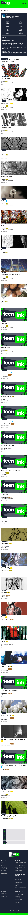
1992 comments (5, 773)
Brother (3, 152)
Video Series (17, 900)
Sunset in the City (6, 421)
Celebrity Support (4, 867)
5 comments (4, 231)
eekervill (4, 472)
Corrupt (3, 641)
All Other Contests (4, 896)
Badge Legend (17, 902)
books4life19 (5, 497)
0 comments (4, 280)
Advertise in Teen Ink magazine (20, 862)
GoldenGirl (4, 448)
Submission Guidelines (19, 880)
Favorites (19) (5, 61)
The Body (4, 592)
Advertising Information (19, 864)
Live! (2, 299)
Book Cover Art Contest (5, 894)
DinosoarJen (5, 818)
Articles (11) (12, 59)
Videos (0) (12, 61)
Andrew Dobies (5, 570)
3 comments (4, 476)
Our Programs (3, 865)
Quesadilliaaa (5, 521)
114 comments (5, 598)
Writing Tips (17, 884)
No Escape (4, 323)
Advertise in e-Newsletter (19, 870)
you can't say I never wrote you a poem (13, 739)
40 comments (5, 451)
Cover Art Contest (4, 893)
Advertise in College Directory (20, 865)
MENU (23, 3)
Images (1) (18, 59)
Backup (3, 201)
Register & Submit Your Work (20, 877)
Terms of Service (4, 873)
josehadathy (5, 374)
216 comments (5, 574)
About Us (2, 862)
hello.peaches (5, 644)
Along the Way (5, 568)
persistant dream (6, 396)
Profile (7, 9)
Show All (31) (5, 59)
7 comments (4, 84)
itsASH (3, 399)
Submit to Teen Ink (10, 834)
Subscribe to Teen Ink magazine (20, 887)
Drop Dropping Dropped (8, 816)
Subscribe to (12, 830)
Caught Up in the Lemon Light (10, 470)
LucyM (3, 769)
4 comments (4, 207)
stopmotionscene (6, 743)
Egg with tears (5, 78)
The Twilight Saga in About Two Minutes (13, 765)
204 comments (5, 672)
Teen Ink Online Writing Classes (20, 897)
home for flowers (6, 715)
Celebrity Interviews (4, 868)
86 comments (5, 623)
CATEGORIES (13, 913)
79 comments (5, 378)
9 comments (4, 109)
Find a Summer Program (11, 842)
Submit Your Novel (18, 879)
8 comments (4, 133)
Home (2, 9)
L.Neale (3, 595)
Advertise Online (18, 868)
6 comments (4, 256)
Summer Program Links (19, 894)
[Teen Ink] (7, 3)
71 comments (5, 647)
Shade (3, 617)
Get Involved (17, 885)
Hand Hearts (5, 519)
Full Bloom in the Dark (8, 445)
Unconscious (5, 543)
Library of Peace (6, 127)
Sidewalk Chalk (5, 103)
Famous (3, 250)
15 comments (5, 747)
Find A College (9, 838)
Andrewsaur (4, 693)
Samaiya (4, 546)
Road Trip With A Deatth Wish (10, 690)
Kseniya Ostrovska (6, 423)
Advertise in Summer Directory (20, 867)
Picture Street (5, 666)
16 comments (5, 696)
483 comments (5, 549)
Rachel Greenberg (6, 717)
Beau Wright (5, 668)
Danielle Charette (6, 619)
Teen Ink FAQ (3, 870)
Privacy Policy (3, 871)
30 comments (5, 427)
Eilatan (3, 81)
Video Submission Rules (19, 882)
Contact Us (3, 864)
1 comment (4, 304)
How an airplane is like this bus (10, 274)
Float (2, 225)
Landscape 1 (5, 494)
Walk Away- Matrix (6, 176)
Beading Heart (5, 347)
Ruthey (3, 794)
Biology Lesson (5, 791)
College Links (17, 896)
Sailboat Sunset (5, 372)
